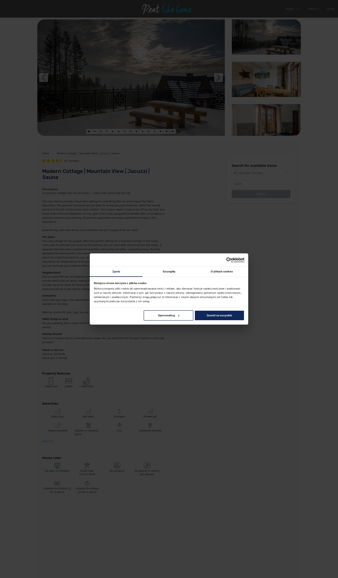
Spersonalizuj (166, 315)
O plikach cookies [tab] (222, 271)
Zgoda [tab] (116, 271)
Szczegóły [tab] (169, 271)
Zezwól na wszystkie (219, 315)
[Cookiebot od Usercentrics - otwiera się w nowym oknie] (229, 260)
